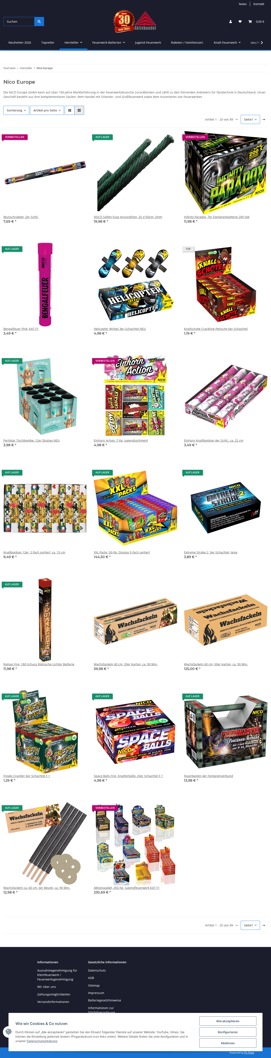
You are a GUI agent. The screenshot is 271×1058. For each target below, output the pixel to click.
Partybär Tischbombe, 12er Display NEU (31, 440)
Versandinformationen (53, 1002)
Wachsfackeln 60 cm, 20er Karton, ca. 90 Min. (126, 664)
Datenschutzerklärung (42, 1041)
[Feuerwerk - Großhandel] (134, 21)
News (243, 4)
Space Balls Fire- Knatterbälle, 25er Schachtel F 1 (128, 776)
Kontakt (258, 4)
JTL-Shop (249, 1052)
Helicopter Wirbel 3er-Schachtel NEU (120, 329)
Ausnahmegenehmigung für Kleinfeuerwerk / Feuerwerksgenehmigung (57, 974)
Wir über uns (46, 987)
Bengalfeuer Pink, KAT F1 (21, 329)
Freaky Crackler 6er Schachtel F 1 (26, 776)
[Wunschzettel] (240, 21)
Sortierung (14, 110)
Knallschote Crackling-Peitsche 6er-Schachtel (216, 329)
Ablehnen (228, 1043)
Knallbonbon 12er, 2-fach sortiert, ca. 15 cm (34, 552)
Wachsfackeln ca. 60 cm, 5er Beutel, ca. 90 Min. (36, 888)
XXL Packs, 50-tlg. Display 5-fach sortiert (122, 552)
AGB (91, 978)
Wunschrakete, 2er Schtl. (21, 217)
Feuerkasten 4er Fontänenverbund (208, 776)
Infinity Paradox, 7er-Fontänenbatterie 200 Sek (216, 217)
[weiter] (264, 119)
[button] (230, 21)
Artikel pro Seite (45, 110)
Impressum (96, 993)
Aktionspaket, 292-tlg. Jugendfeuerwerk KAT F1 (127, 888)
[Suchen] (39, 21)
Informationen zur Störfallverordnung (101, 1010)
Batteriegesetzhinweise (104, 1000)
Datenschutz (97, 970)
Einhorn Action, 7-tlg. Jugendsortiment (121, 440)
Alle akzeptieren (227, 1021)
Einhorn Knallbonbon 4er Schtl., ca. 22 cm (213, 440)
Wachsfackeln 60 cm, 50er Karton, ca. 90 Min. (216, 664)
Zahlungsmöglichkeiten (53, 994)
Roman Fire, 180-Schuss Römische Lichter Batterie (38, 664)
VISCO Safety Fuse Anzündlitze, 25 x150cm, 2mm (128, 217)
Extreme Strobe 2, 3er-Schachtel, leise (210, 552)
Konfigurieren (228, 1032)
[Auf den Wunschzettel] (79, 138)
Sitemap (94, 985)
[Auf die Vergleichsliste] (68, 138)
